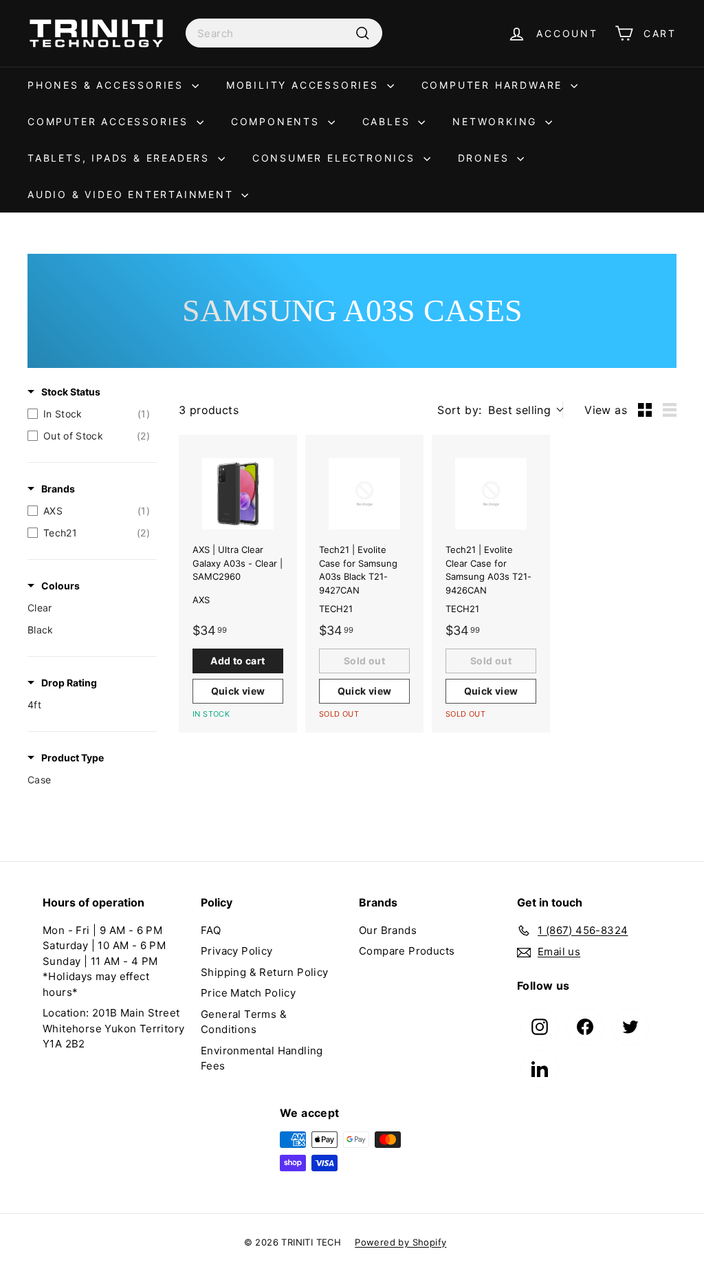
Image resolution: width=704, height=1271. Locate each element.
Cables (388, 121)
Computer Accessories (110, 121)
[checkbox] (89, 414)
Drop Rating (69, 682)
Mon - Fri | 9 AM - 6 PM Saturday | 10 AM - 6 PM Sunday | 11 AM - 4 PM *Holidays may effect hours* (104, 961)
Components (277, 121)
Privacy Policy (237, 950)
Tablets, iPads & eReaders (121, 158)
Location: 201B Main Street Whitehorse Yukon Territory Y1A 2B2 (113, 1028)
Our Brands (388, 930)
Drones (486, 158)
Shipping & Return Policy (265, 972)
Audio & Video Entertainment (133, 194)
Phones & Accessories (108, 85)
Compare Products (406, 950)
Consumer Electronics (336, 158)
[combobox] (284, 33)
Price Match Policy (248, 992)
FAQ (211, 930)
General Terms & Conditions (244, 1022)
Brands (58, 489)
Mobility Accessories (305, 85)
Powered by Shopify (400, 1242)
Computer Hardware (494, 85)
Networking (497, 121)
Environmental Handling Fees (262, 1058)
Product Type (72, 757)
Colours (60, 585)
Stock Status (70, 392)
